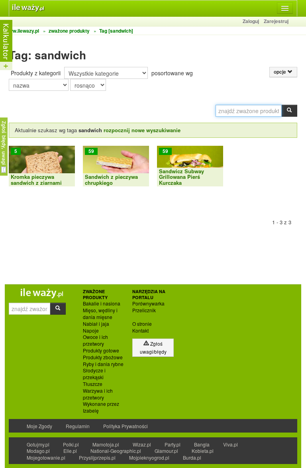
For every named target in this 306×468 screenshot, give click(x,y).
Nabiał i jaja (96, 324)
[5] (42, 165)
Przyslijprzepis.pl (97, 457)
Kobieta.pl (203, 450)
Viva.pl (230, 444)
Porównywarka (148, 303)
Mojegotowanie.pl (46, 457)
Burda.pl (192, 457)
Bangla (202, 444)
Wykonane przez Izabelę (101, 407)
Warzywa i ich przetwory (98, 394)
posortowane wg (172, 73)
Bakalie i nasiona (101, 303)
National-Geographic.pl (115, 450)
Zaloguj (251, 21)
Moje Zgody (39, 426)
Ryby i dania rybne (103, 364)
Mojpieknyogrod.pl (149, 457)
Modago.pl (38, 450)
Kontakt (140, 330)
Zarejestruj (276, 21)
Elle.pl (70, 450)
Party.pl (172, 444)
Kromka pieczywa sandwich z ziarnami (36, 179)
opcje (280, 72)
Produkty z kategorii (36, 73)
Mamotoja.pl (105, 444)
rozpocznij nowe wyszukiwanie (142, 130)
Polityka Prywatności (125, 426)
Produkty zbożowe (103, 357)
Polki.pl (71, 444)
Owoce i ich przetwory (95, 340)
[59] (116, 165)
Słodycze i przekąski (94, 373)
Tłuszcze (92, 384)
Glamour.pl (166, 450)
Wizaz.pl (142, 444)
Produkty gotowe (101, 350)
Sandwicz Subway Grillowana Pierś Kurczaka (181, 176)
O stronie (142, 324)
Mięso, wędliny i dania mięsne (100, 313)
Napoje (91, 330)
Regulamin (78, 426)
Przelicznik (144, 310)
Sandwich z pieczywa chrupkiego (111, 179)
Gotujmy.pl (38, 444)
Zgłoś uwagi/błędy (153, 347)
